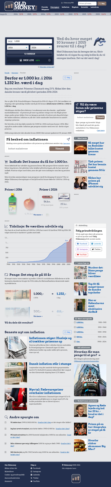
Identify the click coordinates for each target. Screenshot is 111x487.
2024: (36, 14)
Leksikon (95, 7)
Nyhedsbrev (9, 471)
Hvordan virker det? (47, 67)
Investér (84, 7)
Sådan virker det (11, 468)
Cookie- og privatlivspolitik (14, 475)
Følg (68, 78)
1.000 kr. (80, 322)
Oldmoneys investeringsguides (86, 361)
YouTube (83, 255)
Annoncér (8, 481)
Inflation (65, 7)
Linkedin (97, 244)
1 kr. (78, 342)
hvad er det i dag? (63, 429)
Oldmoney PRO (69, 3)
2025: (23, 14)
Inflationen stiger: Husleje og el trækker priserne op (50, 339)
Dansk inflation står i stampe (50, 363)
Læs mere (66, 143)
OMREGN (30, 54)
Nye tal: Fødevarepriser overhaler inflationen (46, 391)
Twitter (97, 249)
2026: (9, 14)
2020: (92, 14)
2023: (50, 14)
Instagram (83, 249)
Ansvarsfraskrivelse (12, 478)
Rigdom (75, 7)
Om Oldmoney (10, 465)
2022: (64, 14)
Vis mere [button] (38, 215)
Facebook (83, 244)
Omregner (54, 7)
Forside (45, 7)
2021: (77, 14)
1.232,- (61, 294)
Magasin (45, 9)
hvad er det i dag (44, 422)
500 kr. (79, 337)
